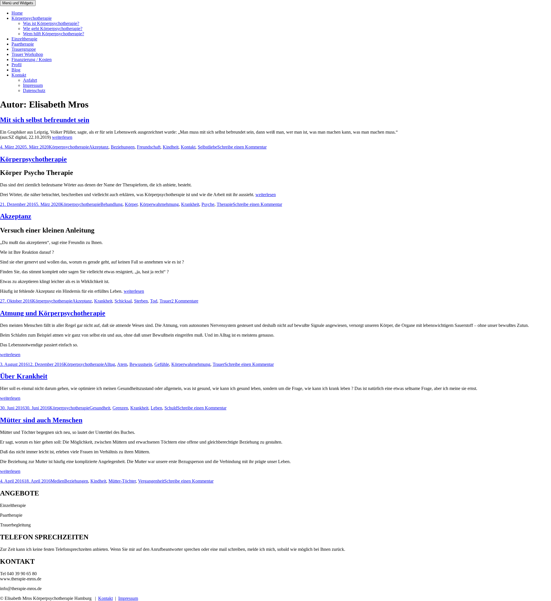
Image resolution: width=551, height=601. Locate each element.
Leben (156, 407)
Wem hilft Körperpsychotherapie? (53, 33)
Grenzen (120, 407)
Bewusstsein (140, 364)
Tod (153, 300)
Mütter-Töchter (122, 481)
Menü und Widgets (17, 3)
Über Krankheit (23, 376)
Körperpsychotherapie (31, 18)
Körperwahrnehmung (159, 204)
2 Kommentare (184, 300)
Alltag (109, 364)
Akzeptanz (98, 147)
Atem (122, 364)
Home (17, 13)
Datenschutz (34, 90)
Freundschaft (148, 147)
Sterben (141, 300)
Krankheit (190, 204)
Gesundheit (100, 407)
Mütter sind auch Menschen (41, 420)
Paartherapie (22, 44)
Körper (131, 204)
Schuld (170, 407)
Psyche (207, 204)
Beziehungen (123, 147)
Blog (15, 69)
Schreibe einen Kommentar (242, 147)
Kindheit (171, 147)
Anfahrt (30, 80)
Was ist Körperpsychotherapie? (51, 23)
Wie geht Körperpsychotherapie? (52, 28)
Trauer (165, 300)
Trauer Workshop (27, 54)
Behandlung (111, 204)
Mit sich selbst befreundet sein (44, 120)
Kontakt (18, 75)
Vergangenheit (151, 481)
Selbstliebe (207, 147)
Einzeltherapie (24, 38)
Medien (57, 481)
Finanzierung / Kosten (31, 59)
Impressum (33, 85)
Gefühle (161, 364)
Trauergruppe (23, 49)
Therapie (225, 204)
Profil (16, 64)
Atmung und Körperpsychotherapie (52, 313)
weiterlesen (62, 137)
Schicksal (123, 300)
